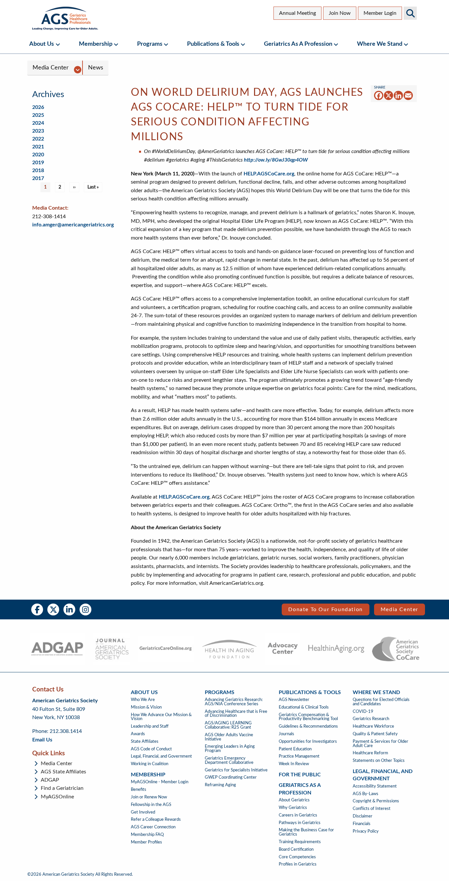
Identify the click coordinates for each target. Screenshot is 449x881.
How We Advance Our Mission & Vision (161, 717)
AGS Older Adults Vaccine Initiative (229, 737)
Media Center (51, 67)
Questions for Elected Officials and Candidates (381, 702)
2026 (38, 107)
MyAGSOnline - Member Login (159, 782)
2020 (38, 154)
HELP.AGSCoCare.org (269, 173)
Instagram (85, 609)
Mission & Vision (146, 707)
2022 (38, 139)
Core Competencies (297, 857)
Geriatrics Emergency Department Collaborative (229, 760)
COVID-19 (363, 711)
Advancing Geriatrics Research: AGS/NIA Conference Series (234, 702)
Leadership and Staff (150, 726)
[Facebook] (378, 95)
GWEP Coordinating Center (231, 777)
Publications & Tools (213, 44)
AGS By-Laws (365, 794)
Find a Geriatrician (62, 788)
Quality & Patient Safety (375, 734)
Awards (138, 734)
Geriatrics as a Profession (298, 44)
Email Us (42, 739)
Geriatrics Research (371, 719)
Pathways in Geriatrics (299, 823)
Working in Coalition (149, 764)
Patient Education (295, 749)
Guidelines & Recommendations (308, 726)
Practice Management (299, 756)
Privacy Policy (366, 831)
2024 (38, 123)
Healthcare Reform (370, 753)
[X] (388, 95)
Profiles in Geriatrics (298, 864)
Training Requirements (300, 842)
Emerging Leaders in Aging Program (230, 748)
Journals (286, 734)
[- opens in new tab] (57, 649)
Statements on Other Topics (379, 761)
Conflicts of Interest (371, 809)
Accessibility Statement (375, 786)
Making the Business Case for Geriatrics (306, 832)
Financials (361, 824)
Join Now (340, 13)
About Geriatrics (294, 800)
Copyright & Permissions (376, 801)
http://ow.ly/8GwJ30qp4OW (276, 160)
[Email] (408, 95)
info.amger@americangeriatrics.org (73, 224)
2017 (38, 178)
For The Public (300, 774)
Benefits (138, 789)
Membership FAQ (147, 835)
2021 (38, 146)
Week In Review (294, 764)
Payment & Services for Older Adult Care (380, 743)
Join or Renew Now (149, 797)
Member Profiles (146, 842)
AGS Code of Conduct (151, 749)
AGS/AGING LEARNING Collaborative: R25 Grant (228, 725)
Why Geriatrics (293, 808)
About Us (41, 44)
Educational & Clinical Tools (304, 707)
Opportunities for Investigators (308, 741)
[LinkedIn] (398, 95)
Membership (95, 44)
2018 (38, 170)
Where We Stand (379, 44)
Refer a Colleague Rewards (156, 819)
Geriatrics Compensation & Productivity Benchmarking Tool (308, 717)
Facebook (37, 609)
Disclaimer (362, 816)
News (95, 67)
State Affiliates (144, 741)
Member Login (380, 13)
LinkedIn (69, 609)
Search (410, 13)
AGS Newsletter (294, 700)
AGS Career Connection (153, 827)
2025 (38, 115)
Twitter (53, 609)
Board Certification (296, 849)
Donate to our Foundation (325, 609)
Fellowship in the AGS (151, 805)
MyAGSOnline (57, 796)
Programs (149, 44)
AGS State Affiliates (63, 771)
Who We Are (143, 700)
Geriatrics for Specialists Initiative (236, 770)
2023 (38, 131)
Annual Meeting (297, 13)
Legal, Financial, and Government (161, 756)
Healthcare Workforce (373, 726)
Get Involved (143, 812)
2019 (38, 162)
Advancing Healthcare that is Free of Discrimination (236, 714)
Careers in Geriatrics (298, 815)
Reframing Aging (220, 785)
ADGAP (50, 780)
